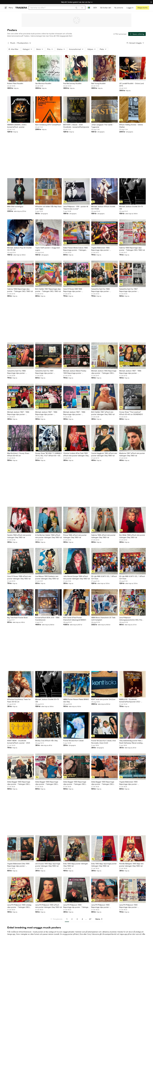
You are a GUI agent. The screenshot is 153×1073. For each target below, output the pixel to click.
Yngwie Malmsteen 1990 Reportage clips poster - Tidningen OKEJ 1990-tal (128, 783)
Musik (12, 43)
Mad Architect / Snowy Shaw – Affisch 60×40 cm (18, 454)
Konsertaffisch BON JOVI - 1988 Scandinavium (47, 619)
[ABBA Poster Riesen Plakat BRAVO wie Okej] (76, 684)
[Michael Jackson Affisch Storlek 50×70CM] (104, 191)
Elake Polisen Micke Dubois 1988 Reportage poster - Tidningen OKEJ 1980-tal (75, 249)
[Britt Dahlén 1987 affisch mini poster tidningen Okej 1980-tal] (104, 397)
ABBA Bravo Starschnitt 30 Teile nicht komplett (103, 619)
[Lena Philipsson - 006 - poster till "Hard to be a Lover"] (76, 191)
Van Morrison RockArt (43, 83)
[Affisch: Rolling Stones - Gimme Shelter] (132, 109)
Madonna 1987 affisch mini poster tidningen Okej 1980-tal (132, 454)
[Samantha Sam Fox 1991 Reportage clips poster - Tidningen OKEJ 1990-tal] (48, 355)
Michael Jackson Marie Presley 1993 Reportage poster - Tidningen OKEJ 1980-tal (74, 372)
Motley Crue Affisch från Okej (46, 741)
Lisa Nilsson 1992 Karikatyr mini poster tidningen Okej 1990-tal (46, 577)
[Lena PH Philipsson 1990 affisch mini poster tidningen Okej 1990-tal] (48, 890)
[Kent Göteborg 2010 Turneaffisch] (48, 109)
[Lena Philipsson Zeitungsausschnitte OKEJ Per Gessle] (132, 602)
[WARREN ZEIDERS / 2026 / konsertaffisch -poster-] (20, 109)
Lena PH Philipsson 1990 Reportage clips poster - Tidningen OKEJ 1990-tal (100, 906)
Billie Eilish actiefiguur (15, 206)
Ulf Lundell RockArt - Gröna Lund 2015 (131, 84)
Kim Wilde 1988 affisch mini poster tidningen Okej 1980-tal (132, 536)
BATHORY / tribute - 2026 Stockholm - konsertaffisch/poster (76, 126)
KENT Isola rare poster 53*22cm (103, 699)
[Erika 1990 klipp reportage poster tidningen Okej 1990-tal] (104, 848)
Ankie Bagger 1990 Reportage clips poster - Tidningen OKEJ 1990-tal (18, 783)
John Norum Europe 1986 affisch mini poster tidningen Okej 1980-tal (76, 577)
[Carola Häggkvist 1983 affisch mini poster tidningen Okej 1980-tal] (104, 438)
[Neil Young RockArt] (104, 68)
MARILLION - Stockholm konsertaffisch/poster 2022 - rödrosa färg (130, 700)
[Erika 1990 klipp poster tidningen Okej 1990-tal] (76, 848)
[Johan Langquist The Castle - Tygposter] (104, 109)
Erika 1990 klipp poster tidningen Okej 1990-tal (75, 865)
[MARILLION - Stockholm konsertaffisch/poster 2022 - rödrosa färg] (132, 684)
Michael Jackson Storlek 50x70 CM (131, 208)
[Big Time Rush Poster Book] (20, 602)
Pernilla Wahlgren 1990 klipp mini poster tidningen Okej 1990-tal (131, 865)
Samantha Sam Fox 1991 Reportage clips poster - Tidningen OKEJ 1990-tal (44, 372)
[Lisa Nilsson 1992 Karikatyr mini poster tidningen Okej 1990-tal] (48, 561)
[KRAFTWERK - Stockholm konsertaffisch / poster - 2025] (20, 725)
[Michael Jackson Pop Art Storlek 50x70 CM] (20, 232)
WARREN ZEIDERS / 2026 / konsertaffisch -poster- (17, 126)
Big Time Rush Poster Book (17, 617)
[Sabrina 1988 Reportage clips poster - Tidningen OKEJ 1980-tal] (132, 232)
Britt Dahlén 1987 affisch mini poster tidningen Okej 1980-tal (102, 413)
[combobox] (54, 7)
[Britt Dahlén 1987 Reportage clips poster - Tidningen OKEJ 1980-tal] (48, 274)
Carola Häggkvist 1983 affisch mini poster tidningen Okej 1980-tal (104, 454)
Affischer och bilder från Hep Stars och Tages (48, 208)
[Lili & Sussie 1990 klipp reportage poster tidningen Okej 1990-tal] (48, 848)
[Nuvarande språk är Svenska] (89, 8)
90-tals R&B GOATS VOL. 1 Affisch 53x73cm (104, 577)
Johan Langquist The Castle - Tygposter (102, 126)
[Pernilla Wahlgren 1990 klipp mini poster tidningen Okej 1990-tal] (132, 848)
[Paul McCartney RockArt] (76, 68)
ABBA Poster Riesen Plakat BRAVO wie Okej (76, 700)
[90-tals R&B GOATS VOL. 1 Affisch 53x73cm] (104, 561)
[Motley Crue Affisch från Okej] (48, 725)
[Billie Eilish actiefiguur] (20, 191)
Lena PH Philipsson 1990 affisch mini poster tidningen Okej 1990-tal (48, 906)
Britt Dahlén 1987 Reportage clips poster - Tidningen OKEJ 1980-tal (48, 290)
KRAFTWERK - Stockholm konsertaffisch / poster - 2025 (18, 742)
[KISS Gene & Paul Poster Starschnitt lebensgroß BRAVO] (76, 602)
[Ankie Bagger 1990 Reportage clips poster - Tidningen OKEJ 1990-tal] (20, 766)
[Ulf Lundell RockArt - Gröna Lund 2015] (132, 68)
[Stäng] (151, 2)
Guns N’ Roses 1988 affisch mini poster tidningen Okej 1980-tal (19, 577)
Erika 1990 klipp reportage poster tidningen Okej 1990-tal (104, 865)
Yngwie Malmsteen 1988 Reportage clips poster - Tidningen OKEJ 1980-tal (100, 249)
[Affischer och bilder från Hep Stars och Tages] (48, 191)
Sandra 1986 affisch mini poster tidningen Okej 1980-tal (19, 536)
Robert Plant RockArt (15, 83)
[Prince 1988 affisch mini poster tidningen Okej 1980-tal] (76, 520)
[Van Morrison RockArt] (48, 68)
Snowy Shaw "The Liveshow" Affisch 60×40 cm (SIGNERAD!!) (131, 413)
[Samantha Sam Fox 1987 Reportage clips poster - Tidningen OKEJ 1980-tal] (132, 274)
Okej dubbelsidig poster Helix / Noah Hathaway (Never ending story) (130, 742)
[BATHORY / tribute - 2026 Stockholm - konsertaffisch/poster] (76, 109)
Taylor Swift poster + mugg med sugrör (47, 249)
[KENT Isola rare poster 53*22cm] (104, 684)
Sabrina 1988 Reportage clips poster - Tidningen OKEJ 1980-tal (132, 249)
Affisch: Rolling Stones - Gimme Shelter (131, 126)
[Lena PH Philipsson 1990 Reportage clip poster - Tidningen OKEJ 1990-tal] (76, 890)
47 (90, 919)
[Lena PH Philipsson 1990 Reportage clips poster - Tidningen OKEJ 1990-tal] (104, 890)
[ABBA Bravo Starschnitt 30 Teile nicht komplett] (104, 602)
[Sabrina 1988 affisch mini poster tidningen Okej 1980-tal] (104, 520)
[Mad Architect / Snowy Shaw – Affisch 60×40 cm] (20, 438)
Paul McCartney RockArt (72, 83)
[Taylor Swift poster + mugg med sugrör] (48, 232)
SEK (95, 8)
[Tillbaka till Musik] (8, 43)
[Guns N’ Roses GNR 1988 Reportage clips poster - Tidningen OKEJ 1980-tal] (76, 274)
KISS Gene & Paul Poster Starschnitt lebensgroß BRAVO (74, 619)
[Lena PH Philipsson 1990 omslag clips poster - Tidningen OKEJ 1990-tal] (20, 890)
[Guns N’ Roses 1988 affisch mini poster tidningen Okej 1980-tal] (20, 561)
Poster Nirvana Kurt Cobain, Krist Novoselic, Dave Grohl (103, 742)
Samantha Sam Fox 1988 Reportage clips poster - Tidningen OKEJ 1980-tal (100, 290)
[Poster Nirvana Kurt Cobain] (76, 725)
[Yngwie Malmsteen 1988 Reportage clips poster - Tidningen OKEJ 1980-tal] (104, 232)
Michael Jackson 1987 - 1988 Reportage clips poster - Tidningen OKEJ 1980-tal (130, 372)
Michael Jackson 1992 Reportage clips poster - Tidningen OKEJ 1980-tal (103, 372)
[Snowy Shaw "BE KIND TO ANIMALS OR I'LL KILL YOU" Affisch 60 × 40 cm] (48, 438)
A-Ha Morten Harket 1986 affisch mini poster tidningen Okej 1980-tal (48, 536)
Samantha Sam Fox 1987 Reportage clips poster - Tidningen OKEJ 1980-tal (128, 290)
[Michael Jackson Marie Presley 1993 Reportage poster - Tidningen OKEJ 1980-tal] (76, 355)
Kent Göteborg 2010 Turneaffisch (48, 125)
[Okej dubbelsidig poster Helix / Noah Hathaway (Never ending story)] (132, 725)
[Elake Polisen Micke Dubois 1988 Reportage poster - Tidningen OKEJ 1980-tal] (76, 232)
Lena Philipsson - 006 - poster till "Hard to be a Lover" (75, 208)
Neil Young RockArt (98, 83)
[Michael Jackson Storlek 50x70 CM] (132, 191)
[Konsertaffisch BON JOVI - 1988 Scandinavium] (48, 602)
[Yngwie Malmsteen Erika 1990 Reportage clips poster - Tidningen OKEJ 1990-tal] (20, 848)
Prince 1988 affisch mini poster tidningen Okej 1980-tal (75, 536)
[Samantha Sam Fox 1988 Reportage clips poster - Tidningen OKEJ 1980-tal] (104, 274)
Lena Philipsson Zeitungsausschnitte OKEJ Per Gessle (130, 619)
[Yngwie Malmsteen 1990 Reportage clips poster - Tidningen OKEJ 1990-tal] (132, 766)
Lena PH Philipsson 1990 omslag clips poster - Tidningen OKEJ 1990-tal (19, 906)
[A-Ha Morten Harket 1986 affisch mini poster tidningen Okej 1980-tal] (48, 520)
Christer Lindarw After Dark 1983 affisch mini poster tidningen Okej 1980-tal (75, 454)
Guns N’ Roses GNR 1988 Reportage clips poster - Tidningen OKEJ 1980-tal (72, 290)
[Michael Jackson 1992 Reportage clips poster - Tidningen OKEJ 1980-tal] (104, 355)
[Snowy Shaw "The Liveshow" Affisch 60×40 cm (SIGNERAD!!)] (132, 397)
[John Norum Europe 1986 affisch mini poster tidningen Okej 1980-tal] (76, 561)
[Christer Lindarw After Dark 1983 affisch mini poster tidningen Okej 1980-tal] (76, 438)
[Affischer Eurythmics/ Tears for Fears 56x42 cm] (20, 684)
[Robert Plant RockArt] (20, 68)
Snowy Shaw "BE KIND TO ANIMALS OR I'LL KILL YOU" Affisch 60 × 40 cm (48, 454)
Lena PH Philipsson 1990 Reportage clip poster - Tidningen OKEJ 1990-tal (76, 906)
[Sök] (76, 7)
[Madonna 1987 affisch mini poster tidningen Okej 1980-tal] (132, 438)
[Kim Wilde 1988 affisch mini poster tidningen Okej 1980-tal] (132, 520)
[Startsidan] (21, 8)
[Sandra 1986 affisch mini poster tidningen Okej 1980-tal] (20, 520)
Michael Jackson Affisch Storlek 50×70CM (103, 208)
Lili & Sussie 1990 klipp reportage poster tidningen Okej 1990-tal (47, 865)
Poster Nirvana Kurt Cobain (73, 741)
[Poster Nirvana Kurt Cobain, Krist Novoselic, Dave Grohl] (104, 725)
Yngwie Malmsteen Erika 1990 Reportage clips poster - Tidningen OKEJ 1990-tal (18, 865)
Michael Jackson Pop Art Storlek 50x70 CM (19, 249)
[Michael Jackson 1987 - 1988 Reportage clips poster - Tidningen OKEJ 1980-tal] (132, 355)
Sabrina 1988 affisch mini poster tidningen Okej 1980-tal (103, 536)
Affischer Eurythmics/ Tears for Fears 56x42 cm (19, 700)
